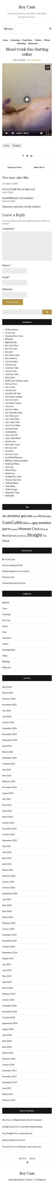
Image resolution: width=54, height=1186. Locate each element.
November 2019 (9, 941)
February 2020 (8, 923)
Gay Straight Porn (10, 1133)
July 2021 (6, 846)
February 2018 (8, 1059)
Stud (4, 632)
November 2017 (9, 1076)
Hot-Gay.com (11, 448)
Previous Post (15, 167)
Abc (4, 516)
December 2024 (9, 728)
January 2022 (8, 822)
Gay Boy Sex (10, 390)
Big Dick (5, 602)
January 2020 (8, 929)
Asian (35, 516)
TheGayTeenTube (13, 480)
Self (10, 535)
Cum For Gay (11, 371)
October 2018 (8, 1017)
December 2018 (9, 1005)
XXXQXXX (9, 495)
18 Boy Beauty (11, 329)
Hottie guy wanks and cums (29, 1146)
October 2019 (8, 946)
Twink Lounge (11, 489)
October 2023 (8, 763)
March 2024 (7, 752)
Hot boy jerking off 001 (12, 565)
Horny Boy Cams (12, 444)
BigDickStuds (11, 342)
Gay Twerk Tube (12, 422)
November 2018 (9, 1011)
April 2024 (7, 746)
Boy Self (8, 352)
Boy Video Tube (12, 355)
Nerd (5, 535)
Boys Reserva (11, 358)
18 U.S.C (23, 1158)
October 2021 (8, 834)
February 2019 (8, 994)
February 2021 (8, 876)
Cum (6, 522)
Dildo (25, 523)
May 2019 (6, 976)
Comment (8, 228)
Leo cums (21, 1140)
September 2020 (9, 893)
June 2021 (7, 852)
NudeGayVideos (12, 464)
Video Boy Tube (12, 492)
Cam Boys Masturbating (31, 1126)
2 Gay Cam (10, 333)
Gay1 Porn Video (12, 425)
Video (47, 40)
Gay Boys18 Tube (13, 393)
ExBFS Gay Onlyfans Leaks (16, 380)
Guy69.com (10, 441)
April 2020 (7, 911)
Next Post (39, 167)
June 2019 (7, 970)
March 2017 (7, 1094)
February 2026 (8, 699)
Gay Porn (9, 406)
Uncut (5, 540)
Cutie (6, 145)
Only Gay (9, 467)
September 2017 (9, 1082)
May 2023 (6, 775)
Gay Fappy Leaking (13, 396)
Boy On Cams (11, 348)
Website (7, 289)
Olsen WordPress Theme (20, 1179)
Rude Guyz (10, 473)
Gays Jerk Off (11, 435)
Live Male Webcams (14, 457)
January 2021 (8, 881)
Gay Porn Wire (11, 409)
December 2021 (9, 828)
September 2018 (9, 1023)
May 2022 (6, 805)
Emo (30, 523)
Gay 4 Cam (10, 387)
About (32, 1158)
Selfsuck (23, 536)
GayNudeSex (11, 432)
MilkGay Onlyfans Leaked (16, 460)
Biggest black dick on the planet (28, 1120)
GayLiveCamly (11, 428)
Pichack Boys (11, 470)
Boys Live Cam (8, 559)
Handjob (14, 529)
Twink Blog (10, 486)
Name (6, 265)
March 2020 (7, 917)
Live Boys (9, 451)
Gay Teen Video (12, 419)
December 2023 (9, 758)
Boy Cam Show (11, 345)
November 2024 (9, 734)
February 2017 (8, 1100)
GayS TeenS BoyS (13, 438)
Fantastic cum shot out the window (21, 206)
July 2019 (6, 964)
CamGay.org (10, 364)
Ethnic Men (10, 377)
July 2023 (6, 769)
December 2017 (9, 1070)
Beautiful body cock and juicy (17, 197)
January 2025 (8, 722)
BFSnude (9, 339)
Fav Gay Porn (11, 384)
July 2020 (6, 899)
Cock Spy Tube (11, 368)
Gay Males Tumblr (13, 403)
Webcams (33, 43)
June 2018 (7, 1035)
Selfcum (15, 536)
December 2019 (9, 935)
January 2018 (8, 1064)
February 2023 (8, 781)
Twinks (38, 40)
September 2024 (9, 740)
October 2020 (8, 887)
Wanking (21, 43)
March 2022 (7, 817)
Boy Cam (27, 7)
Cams (5, 40)
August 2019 (8, 958)
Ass (40, 516)
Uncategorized (8, 650)
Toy (45, 535)
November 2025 (9, 704)
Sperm (5, 626)
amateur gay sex (19, 516)
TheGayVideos (11, 483)
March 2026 (7, 693)
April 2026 (7, 687)
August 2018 (8, 1029)
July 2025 (6, 710)
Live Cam (6, 620)
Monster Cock (29, 529)
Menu (9, 28)
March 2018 (7, 1053)
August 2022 (8, 793)
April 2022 (7, 811)
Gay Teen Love (11, 416)
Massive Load (8, 577)
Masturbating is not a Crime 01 (15, 571)
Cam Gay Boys (11, 361)
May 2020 (6, 905)
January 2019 (8, 1000)
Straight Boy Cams (13, 476)
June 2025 (7, 716)
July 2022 (6, 799)
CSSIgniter (40, 1179)
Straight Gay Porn (10, 1126)
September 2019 (9, 952)
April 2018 (7, 1047)
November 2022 (9, 787)
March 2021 (7, 870)
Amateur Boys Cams (14, 336)
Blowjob (47, 516)
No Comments (34, 60)
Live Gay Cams (11, 454)
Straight (16, 145)
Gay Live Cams (11, 400)
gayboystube (8, 1140)
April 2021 (7, 864)
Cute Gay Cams (12, 374)
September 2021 (9, 840)
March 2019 (7, 988)
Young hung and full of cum (13, 583)
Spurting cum (26, 1133)
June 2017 (7, 1088)
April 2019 (7, 982)
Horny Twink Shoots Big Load (18, 189)
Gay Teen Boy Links (13, 412)
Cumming (15, 40)
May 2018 (6, 1041)
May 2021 (6, 858)
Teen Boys (27, 40)
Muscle (44, 529)
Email (6, 277)
